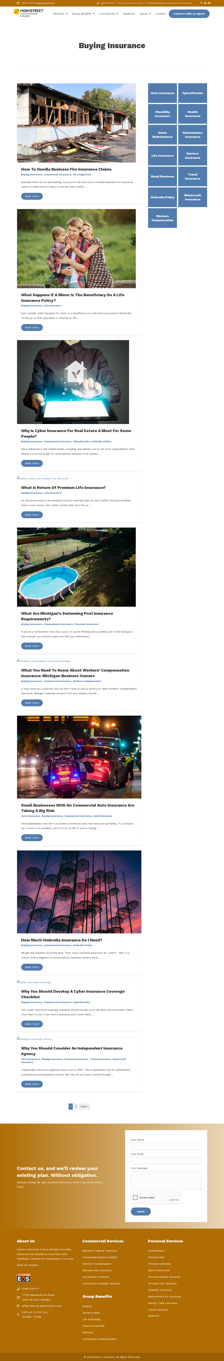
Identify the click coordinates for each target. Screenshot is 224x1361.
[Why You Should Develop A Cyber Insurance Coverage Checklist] (34, 982)
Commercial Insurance (57, 174)
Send (140, 1211)
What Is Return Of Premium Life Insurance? (63, 487)
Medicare (153, 1315)
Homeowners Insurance (58, 624)
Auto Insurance (30, 816)
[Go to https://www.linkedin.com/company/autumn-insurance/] (205, 3)
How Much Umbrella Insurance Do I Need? (61, 940)
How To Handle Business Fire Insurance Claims (66, 169)
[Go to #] (209, 3)
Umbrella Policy (101, 441)
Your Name (137, 1139)
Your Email (137, 1154)
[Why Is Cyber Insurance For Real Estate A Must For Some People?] (73, 381)
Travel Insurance (100, 1059)
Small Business (102, 816)
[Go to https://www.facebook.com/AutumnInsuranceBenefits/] (201, 3)
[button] (32, 196)
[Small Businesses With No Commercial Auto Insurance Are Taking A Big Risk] (79, 756)
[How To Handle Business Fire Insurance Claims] (76, 122)
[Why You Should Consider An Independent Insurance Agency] (34, 1039)
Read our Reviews (27, 1265)
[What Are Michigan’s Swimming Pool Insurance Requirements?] (76, 566)
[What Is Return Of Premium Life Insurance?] (42, 478)
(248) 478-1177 (107, 3)
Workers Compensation (87, 681)
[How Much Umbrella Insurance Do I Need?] (79, 891)
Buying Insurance (31, 174)
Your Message (139, 1168)
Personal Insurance (86, 624)
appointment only (45, 3)
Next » (84, 1106)
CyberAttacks (81, 441)
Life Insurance (52, 305)
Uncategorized (82, 174)
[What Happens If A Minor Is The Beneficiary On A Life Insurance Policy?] (76, 248)
